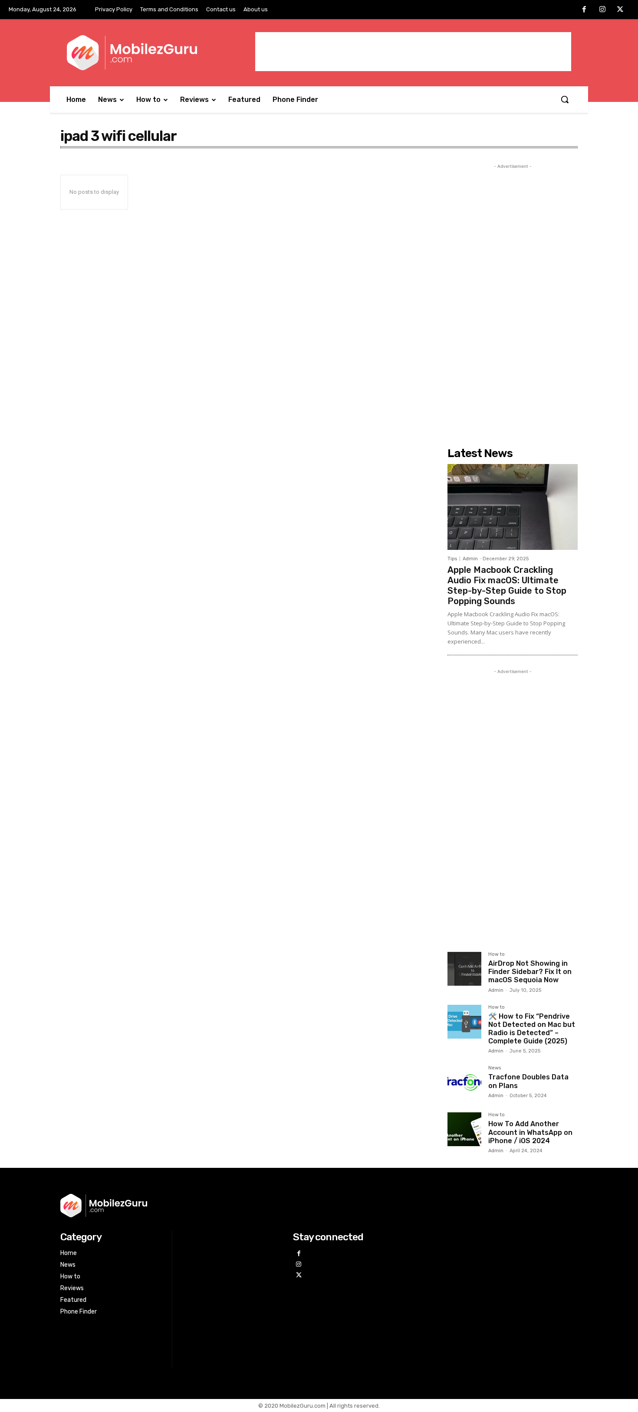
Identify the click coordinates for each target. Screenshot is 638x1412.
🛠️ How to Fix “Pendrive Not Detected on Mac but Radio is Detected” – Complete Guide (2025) (531, 1029)
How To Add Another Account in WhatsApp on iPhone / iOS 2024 (530, 1132)
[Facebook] (584, 10)
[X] (620, 10)
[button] (565, 99)
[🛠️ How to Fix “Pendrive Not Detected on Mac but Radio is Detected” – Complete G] (464, 1022)
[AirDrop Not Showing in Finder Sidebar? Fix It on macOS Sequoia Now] (464, 969)
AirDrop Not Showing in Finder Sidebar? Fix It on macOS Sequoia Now (530, 971)
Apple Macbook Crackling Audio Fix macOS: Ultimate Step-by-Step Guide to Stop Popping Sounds (506, 585)
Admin (470, 559)
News (494, 1068)
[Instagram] (602, 10)
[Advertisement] (413, 51)
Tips (452, 558)
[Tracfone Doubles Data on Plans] (464, 1082)
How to (496, 954)
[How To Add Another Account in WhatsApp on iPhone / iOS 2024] (464, 1129)
